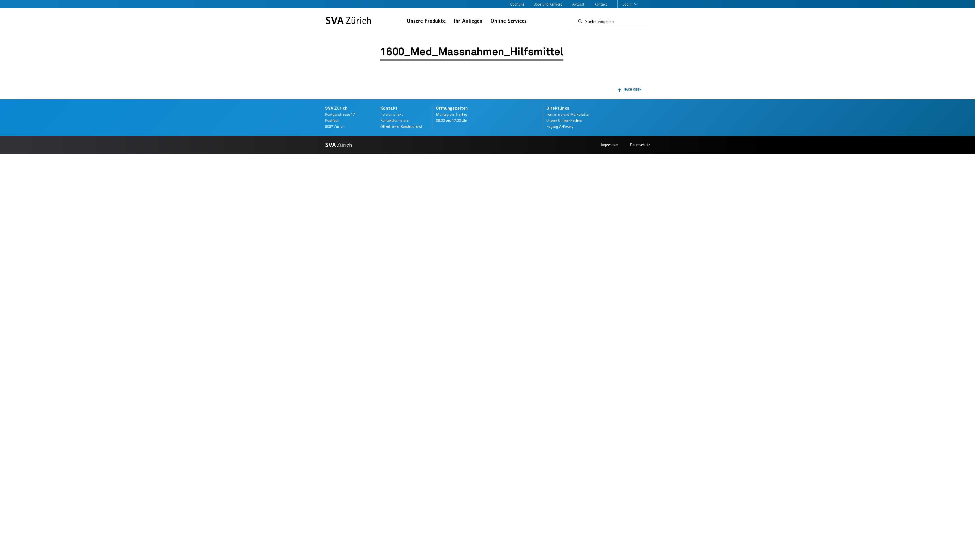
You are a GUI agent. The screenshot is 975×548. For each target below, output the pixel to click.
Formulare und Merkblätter (568, 114)
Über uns (517, 4)
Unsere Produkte (426, 21)
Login (627, 4)
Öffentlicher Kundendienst (401, 126)
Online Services (509, 21)
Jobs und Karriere (548, 4)
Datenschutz (640, 144)
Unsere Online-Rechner (564, 120)
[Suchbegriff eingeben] (580, 21)
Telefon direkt (391, 114)
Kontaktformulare (394, 120)
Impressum (609, 144)
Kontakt (600, 4)
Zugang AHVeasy (559, 126)
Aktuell (578, 4)
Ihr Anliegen (468, 21)
